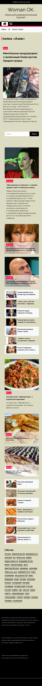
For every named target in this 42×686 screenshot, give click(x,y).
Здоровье (33, 568)
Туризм (20, 597)
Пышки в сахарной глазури (24, 501)
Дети (26, 565)
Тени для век (10, 597)
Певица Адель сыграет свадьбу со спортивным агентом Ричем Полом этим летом (26, 321)
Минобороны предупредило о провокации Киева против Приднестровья (20, 57)
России (29, 586)
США (20, 590)
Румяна (15, 590)
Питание (26, 583)
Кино (5, 48)
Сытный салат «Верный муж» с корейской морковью (19, 398)
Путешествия (19, 586)
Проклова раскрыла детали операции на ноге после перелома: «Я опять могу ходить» (21, 249)
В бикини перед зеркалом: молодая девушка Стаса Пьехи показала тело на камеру (25, 312)
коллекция (17, 601)
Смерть (8, 593)
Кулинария (9, 575)
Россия (8, 590)
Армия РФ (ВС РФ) (18, 554)
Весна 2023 (21, 557)
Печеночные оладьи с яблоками (25, 520)
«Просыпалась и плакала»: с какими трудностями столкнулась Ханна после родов (21, 186)
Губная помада (16, 565)
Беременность (32, 554)
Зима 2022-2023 (11, 572)
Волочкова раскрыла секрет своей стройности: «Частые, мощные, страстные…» (26, 330)
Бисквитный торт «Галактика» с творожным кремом (18, 472)
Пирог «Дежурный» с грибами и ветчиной (25, 511)
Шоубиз (10, 181)
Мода (16, 579)
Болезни (8, 557)
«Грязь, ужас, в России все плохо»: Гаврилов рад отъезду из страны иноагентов (26, 303)
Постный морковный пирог (25, 483)
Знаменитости (24, 572)
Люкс (31, 575)
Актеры (8, 554)
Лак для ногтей (21, 575)
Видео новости (11, 561)
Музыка (8, 583)
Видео (29, 557)
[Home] (5, 24)
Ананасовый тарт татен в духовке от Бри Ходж (26, 529)
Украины (8, 601)
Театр (27, 593)
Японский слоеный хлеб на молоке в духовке (26, 492)
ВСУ (14, 557)
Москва (23, 579)
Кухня (9, 393)
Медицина (9, 579)
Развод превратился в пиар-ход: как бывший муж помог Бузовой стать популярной (26, 293)
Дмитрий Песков (12, 568)
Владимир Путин (26, 561)
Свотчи (26, 590)
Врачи (7, 565)
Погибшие (9, 586)
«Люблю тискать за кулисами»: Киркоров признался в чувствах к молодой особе (26, 340)
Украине (34, 597)
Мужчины (31, 579)
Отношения (17, 583)
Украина (27, 597)
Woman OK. (21, 10)
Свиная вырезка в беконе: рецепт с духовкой (24, 539)
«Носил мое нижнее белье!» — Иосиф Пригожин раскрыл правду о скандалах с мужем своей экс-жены (21, 282)
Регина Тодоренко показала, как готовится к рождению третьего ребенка (26, 349)
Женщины (24, 568)
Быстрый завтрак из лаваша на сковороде (17, 439)
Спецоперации (18, 593)
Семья (32, 590)
